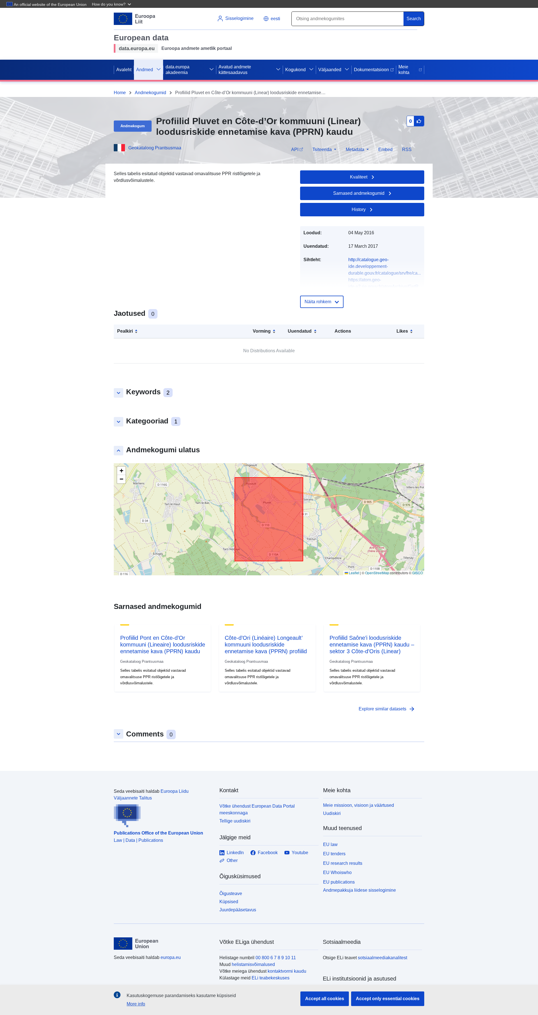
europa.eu (171, 957)
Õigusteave (230, 893)
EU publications (339, 882)
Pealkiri (125, 331)
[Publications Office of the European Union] (163, 814)
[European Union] (163, 943)
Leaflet (353, 572)
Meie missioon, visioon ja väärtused (358, 805)
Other (232, 860)
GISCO (417, 572)
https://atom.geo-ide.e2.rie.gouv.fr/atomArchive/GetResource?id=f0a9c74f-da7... (383, 286)
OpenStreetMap (377, 572)
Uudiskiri (332, 813)
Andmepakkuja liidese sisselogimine (359, 890)
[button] (112, 4)
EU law (330, 844)
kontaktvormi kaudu (287, 971)
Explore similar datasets (387, 709)
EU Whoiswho (337, 872)
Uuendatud (300, 331)
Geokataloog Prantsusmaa (154, 147)
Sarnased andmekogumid (358, 193)
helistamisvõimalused (253, 964)
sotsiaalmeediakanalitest (382, 957)
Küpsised (228, 901)
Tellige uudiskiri (235, 821)
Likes (402, 331)
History (359, 209)
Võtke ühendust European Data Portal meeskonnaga (257, 809)
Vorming (262, 331)
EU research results (342, 863)
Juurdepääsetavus (237, 909)
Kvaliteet (358, 177)
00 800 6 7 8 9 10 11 (276, 957)
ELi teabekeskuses (270, 977)
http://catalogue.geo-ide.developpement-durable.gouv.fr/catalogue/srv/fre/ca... (384, 266)
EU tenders (334, 853)
